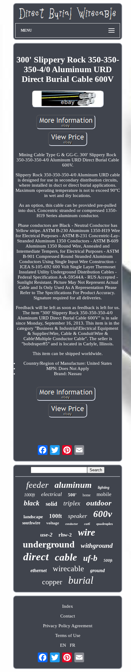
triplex (71, 503)
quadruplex (104, 524)
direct (36, 557)
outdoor (99, 503)
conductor (71, 524)
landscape (33, 516)
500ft (108, 560)
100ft (55, 516)
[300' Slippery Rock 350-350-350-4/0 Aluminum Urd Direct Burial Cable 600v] (67, 99)
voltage (52, 523)
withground (97, 545)
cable (66, 557)
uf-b (90, 558)
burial (80, 580)
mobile (104, 494)
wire (86, 532)
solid (51, 504)
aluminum (73, 485)
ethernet (38, 570)
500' (72, 494)
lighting (103, 487)
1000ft (29, 495)
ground (97, 570)
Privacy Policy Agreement (67, 625)
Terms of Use (67, 635)
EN (63, 645)
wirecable (68, 568)
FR (72, 645)
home (86, 495)
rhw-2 (65, 535)
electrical (51, 494)
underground (49, 544)
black (32, 503)
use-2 (46, 535)
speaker (77, 515)
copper (52, 582)
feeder (37, 485)
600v (102, 513)
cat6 (87, 524)
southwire (31, 523)
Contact (67, 616)
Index (67, 606)
